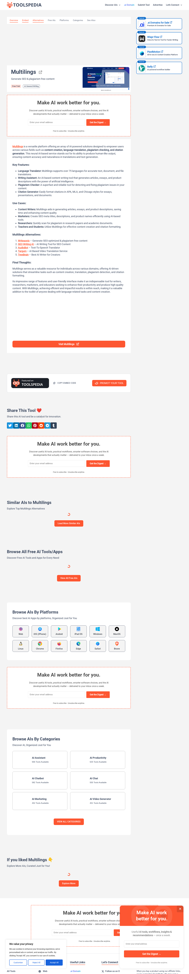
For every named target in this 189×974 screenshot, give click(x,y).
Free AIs (51, 20)
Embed (25, 20)
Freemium (123, 528)
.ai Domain (129, 5)
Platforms (64, 20)
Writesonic (24, 240)
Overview (14, 20)
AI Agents (56, 542)
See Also (91, 20)
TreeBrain (23, 254)
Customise (18, 962)
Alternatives (38, 20)
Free (41, 528)
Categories (78, 20)
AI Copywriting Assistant (20, 542)
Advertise (158, 5)
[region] (36, 953)
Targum (22, 251)
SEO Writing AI (26, 244)
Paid (83, 967)
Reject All (36, 962)
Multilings (17, 146)
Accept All (54, 962)
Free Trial (16, 86)
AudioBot (23, 247)
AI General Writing (31, 86)
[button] (64, 383)
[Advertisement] (69, 44)
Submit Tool (144, 5)
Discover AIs (111, 5)
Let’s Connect (172, 5)
